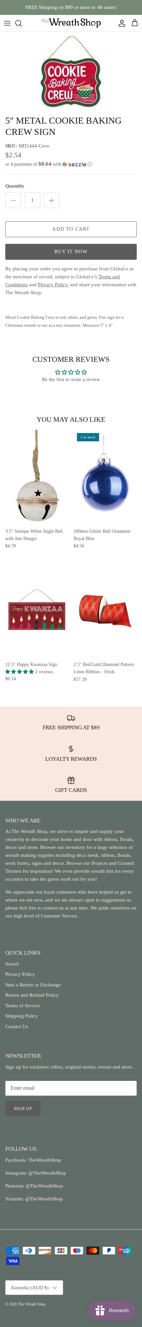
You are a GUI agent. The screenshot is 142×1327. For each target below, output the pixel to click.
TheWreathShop (44, 1160)
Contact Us (16, 1026)
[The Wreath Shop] (71, 23)
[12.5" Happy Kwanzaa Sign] (36, 610)
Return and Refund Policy (32, 995)
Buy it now (71, 251)
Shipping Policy (21, 1016)
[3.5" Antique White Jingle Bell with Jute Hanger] (36, 477)
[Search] (22, 23)
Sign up (23, 1108)
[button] (71, 164)
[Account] (120, 23)
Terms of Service (22, 1005)
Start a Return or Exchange (33, 984)
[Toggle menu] (7, 23)
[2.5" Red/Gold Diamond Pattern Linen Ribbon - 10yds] (105, 610)
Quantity (14, 186)
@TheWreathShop (43, 1186)
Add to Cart (70, 229)
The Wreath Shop (32, 1304)
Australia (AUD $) (30, 1287)
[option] (71, 71)
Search (12, 964)
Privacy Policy (20, 974)
